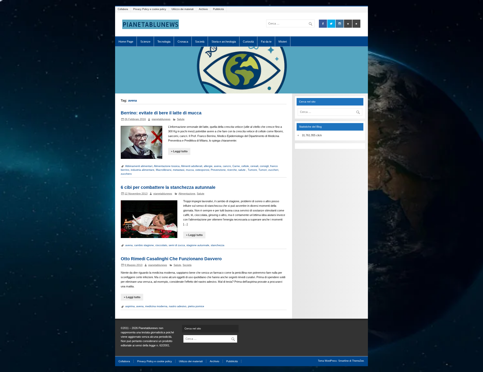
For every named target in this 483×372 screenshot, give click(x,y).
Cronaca (183, 41)
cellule (245, 166)
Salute (181, 119)
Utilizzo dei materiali (183, 9)
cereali (254, 166)
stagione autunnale (197, 245)
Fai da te (266, 41)
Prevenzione (218, 169)
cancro (227, 166)
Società (199, 41)
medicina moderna (156, 306)
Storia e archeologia (224, 41)
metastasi (178, 169)
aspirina (130, 306)
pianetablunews (161, 119)
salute (242, 169)
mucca (190, 169)
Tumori (262, 169)
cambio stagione (144, 245)
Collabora (123, 9)
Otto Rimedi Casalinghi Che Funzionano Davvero (171, 258)
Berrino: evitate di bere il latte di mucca (161, 112)
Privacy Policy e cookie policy (149, 9)
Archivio (203, 9)
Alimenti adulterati (191, 166)
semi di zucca (177, 245)
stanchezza (217, 245)
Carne (236, 166)
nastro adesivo (177, 306)
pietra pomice (196, 306)
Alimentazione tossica (167, 166)
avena (217, 166)
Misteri (282, 41)
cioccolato (161, 245)
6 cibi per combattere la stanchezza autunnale (168, 187)
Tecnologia (163, 41)
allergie (208, 166)
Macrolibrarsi (163, 169)
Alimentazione (186, 193)
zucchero (126, 173)
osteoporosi (202, 169)
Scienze (145, 41)
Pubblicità (218, 9)
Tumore (252, 169)
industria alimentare (142, 169)
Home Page (125, 41)
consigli (264, 166)
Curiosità (248, 41)
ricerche (232, 169)
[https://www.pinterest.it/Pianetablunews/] (348, 24)
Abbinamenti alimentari (138, 166)
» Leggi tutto (179, 151)
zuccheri (273, 169)
